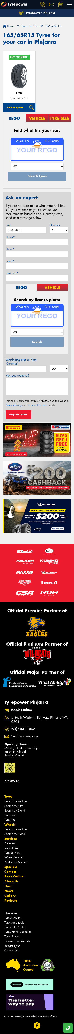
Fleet (8, 886)
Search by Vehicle (15, 801)
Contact (10, 872)
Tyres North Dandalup (17, 932)
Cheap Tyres (12, 950)
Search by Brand (14, 810)
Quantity (54, 225)
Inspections (11, 848)
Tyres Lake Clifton (15, 927)
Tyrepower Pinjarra (40, 13)
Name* (10, 237)
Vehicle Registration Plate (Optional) (21, 361)
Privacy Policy (14, 405)
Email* (10, 261)
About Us (11, 881)
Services (10, 839)
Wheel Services (14, 857)
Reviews (10, 900)
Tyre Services (12, 853)
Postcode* (12, 273)
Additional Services (16, 862)
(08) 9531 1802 (23, 729)
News (8, 891)
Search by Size (13, 806)
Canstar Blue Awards (17, 941)
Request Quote (18, 414)
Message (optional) (17, 375)
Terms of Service (37, 405)
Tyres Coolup (12, 918)
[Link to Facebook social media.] (37, 1025)
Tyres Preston (12, 936)
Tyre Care (10, 815)
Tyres (8, 796)
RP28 (19, 93)
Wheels (10, 825)
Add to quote (15, 107)
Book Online (13, 876)
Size (8, 225)
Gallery (9, 896)
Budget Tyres (12, 946)
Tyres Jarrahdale (14, 922)
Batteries (9, 843)
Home (10, 26)
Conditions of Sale (47, 1016)
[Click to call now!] (42, 4)
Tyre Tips (9, 820)
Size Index (10, 913)
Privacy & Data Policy (25, 1016)
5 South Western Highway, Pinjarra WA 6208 (39, 720)
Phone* (10, 249)
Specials (10, 867)
